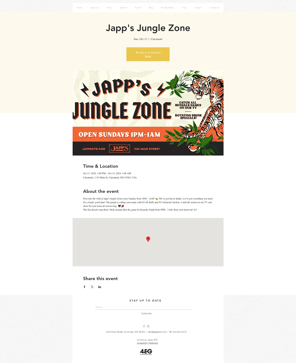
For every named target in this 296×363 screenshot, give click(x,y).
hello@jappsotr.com (157, 331)
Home (148, 56)
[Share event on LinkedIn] (99, 287)
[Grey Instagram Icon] (148, 326)
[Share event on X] (92, 287)
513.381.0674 (180, 331)
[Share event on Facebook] (84, 287)
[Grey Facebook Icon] (144, 326)
